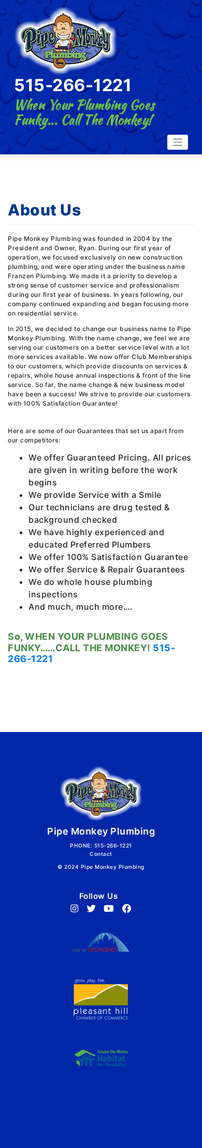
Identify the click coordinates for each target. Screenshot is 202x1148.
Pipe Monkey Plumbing (113, 867)
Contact (101, 854)
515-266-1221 (73, 85)
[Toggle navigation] (178, 142)
